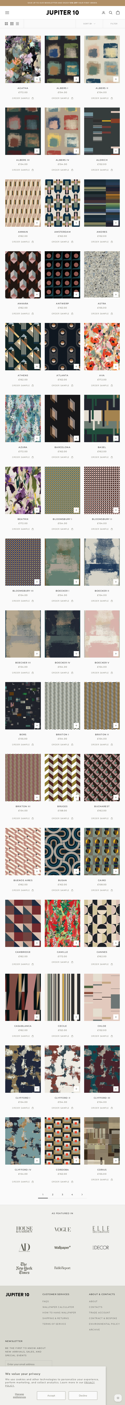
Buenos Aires (23, 880)
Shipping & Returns (55, 1318)
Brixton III (23, 806)
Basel (102, 447)
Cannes (102, 952)
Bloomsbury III (23, 590)
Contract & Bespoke (103, 1318)
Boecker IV (62, 662)
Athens (23, 375)
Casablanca (23, 1026)
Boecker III (23, 662)
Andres (102, 231)
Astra (102, 303)
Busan (62, 880)
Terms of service (54, 1324)
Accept (51, 1395)
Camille (62, 952)
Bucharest (102, 806)
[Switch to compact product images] (17, 23)
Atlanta (62, 375)
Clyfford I (23, 1097)
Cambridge (23, 952)
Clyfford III (102, 1097)
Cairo (102, 880)
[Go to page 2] (82, 1194)
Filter (114, 24)
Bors (23, 734)
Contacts (95, 1307)
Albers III (23, 160)
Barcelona (62, 447)
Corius (102, 1169)
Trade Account (99, 1312)
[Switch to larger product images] (6, 23)
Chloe (102, 1026)
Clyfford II (62, 1097)
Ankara (23, 303)
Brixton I (62, 734)
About (93, 1301)
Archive (94, 1329)
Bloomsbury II (102, 519)
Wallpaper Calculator (58, 1307)
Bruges (62, 806)
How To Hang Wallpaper (59, 1312)
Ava (102, 375)
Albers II (102, 88)
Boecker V (102, 662)
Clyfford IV (23, 1169)
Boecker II (102, 590)
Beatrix (23, 519)
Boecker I (62, 590)
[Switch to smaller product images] (11, 23)
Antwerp (62, 303)
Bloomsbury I (62, 519)
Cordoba (62, 1169)
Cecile (62, 1026)
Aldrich (102, 160)
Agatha (23, 88)
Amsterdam (62, 231)
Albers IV (62, 160)
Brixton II (102, 734)
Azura (23, 447)
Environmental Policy (104, 1324)
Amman (23, 231)
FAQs (45, 1301)
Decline (83, 1395)
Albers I (62, 88)
